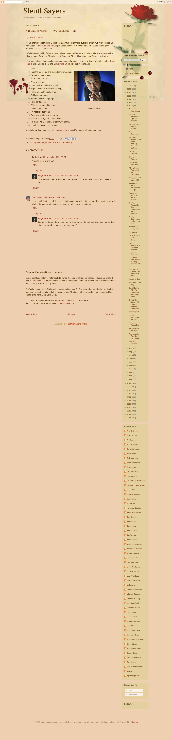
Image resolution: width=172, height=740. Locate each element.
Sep (131, 352)
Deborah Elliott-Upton (136, 485)
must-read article (62, 64)
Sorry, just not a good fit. (135, 179)
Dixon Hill (131, 490)
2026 (129, 86)
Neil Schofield (133, 603)
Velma (37, 281)
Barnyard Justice (133, 343)
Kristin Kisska (133, 553)
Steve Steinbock (134, 648)
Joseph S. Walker (134, 549)
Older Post (110, 314)
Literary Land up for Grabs (134, 126)
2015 (129, 404)
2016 (129, 401)
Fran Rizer (131, 503)
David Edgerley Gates (136, 481)
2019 (129, 390)
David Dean (132, 476)
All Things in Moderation (134, 110)
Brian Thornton (133, 463)
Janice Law (131, 526)
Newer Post (32, 314)
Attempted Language (134, 228)
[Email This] (66, 138)
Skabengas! (134, 312)
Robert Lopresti (133, 621)
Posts (130, 691)
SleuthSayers (45, 11)
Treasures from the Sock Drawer (133, 196)
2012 (129, 414)
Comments (132, 695)
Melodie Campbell (134, 590)
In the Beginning (134, 133)
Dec (131, 102)
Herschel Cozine (134, 508)
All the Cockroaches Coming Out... (134, 220)
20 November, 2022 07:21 (54, 157)
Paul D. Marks (133, 612)
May (131, 365)
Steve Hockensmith (135, 639)
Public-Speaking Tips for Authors (134, 117)
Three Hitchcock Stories (134, 317)
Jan (131, 379)
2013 (129, 411)
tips (63, 143)
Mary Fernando (133, 580)
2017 (129, 397)
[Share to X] (70, 138)
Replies (38, 171)
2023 (129, 96)
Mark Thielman (133, 576)
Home (71, 314)
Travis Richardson (134, 667)
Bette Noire (131, 454)
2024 (129, 92)
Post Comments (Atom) (77, 324)
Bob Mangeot (132, 458)
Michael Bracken (134, 594)
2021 (129, 383)
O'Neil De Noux (133, 608)
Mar (131, 372)
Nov (131, 106)
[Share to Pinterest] (75, 138)
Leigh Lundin (38, 143)
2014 (129, 407)
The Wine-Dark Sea (133, 163)
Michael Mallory (133, 599)
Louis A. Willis (133, 571)
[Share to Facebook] (73, 138)
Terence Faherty (134, 658)
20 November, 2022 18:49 (66, 175)
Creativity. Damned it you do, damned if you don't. (134, 304)
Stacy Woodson (133, 630)
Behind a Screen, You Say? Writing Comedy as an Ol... (135, 142)
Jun (131, 362)
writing (69, 143)
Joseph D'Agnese (134, 544)
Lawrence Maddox (135, 558)
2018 (129, 394)
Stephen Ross (133, 635)
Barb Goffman (133, 449)
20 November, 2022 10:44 (54, 197)
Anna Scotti (132, 435)
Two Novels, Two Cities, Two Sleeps (134, 336)
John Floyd (132, 540)
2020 (129, 387)
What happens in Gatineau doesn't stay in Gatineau (134, 248)
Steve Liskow (132, 644)
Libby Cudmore (133, 567)
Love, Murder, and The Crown (134, 238)
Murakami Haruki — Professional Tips (134, 186)
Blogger (134, 722)
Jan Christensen (134, 512)
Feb (131, 376)
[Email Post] (61, 139)
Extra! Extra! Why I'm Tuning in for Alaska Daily (134, 292)
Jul (130, 358)
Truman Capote (133, 152)
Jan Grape (131, 517)
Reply (34, 165)
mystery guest (133, 676)
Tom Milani (131, 662)
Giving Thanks (133, 158)
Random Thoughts (134, 324)
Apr (131, 369)
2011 (129, 418)
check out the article (64, 130)
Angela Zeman (133, 431)
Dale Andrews (133, 472)
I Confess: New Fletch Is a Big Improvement (134, 261)
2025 (129, 89)
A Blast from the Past (134, 330)
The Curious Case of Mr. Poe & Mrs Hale (134, 272)
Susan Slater (132, 653)
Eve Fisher (37, 197)
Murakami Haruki (49, 46)
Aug (131, 355)
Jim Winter (131, 535)
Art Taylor (131, 440)
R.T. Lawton (132, 617)
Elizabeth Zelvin (134, 494)
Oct (131, 348)
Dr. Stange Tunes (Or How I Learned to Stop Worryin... (134, 208)
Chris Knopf (132, 467)
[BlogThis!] (68, 138)
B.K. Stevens (132, 444)
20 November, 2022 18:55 (66, 218)
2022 (129, 99)
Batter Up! (133, 232)
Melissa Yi (131, 585)
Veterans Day (134, 279)
